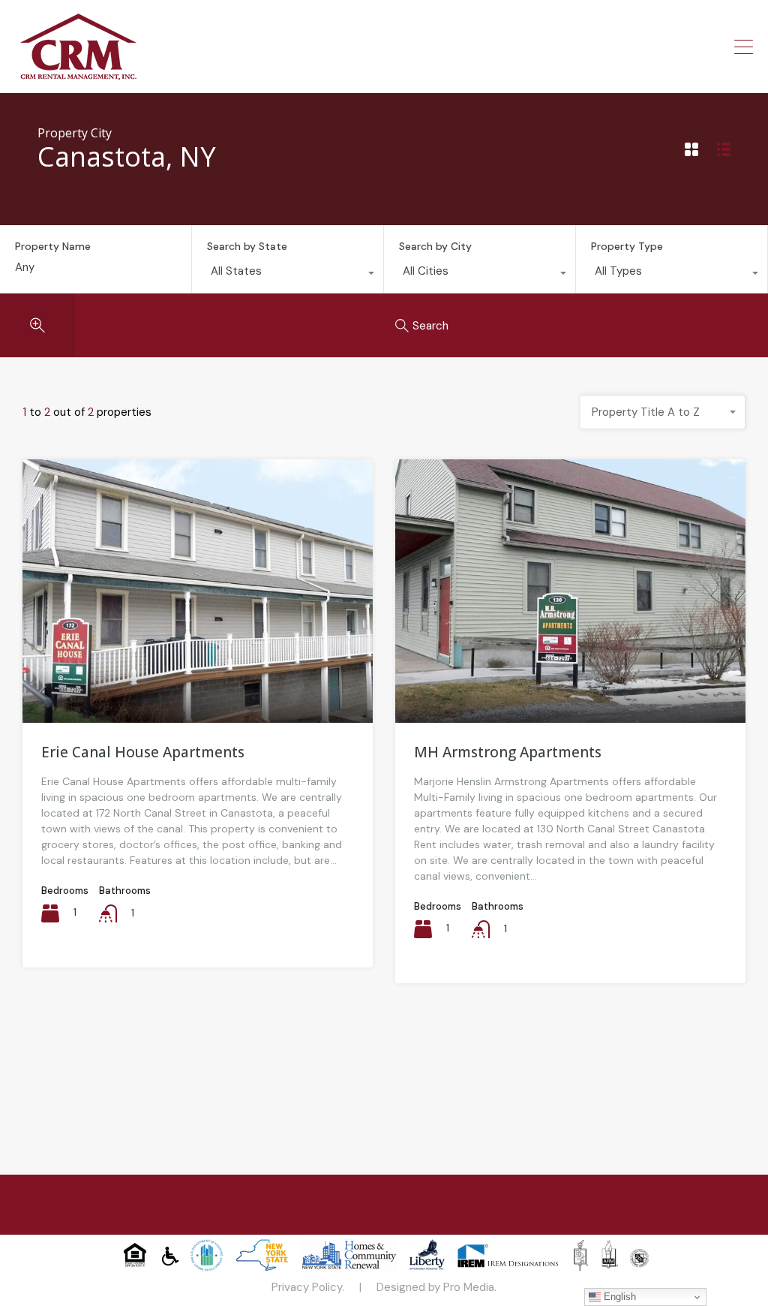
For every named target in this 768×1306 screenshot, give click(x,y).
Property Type (627, 246)
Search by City (435, 246)
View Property (197, 669)
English (618, 1296)
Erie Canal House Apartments (142, 752)
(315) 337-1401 (686, 47)
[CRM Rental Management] (78, 75)
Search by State (247, 246)
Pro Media (468, 1287)
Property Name (53, 246)
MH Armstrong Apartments (508, 752)
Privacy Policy (307, 1287)
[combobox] (287, 275)
